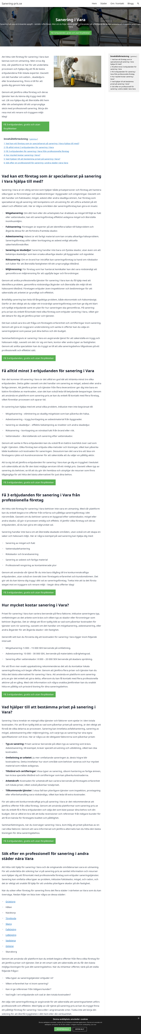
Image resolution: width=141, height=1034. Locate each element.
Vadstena (11, 940)
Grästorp (10, 901)
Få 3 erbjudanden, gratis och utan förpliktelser (70, 33)
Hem (94, 3)
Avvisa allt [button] (79, 1029)
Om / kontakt (117, 3)
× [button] (138, 1018)
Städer (103, 3)
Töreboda (11, 918)
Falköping (11, 929)
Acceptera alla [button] (63, 1029)
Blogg (131, 3)
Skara (9, 923)
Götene (10, 946)
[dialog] (70, 1025)
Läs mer (93, 1024)
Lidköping (11, 934)
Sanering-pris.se (12, 3)
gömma (33, 139)
